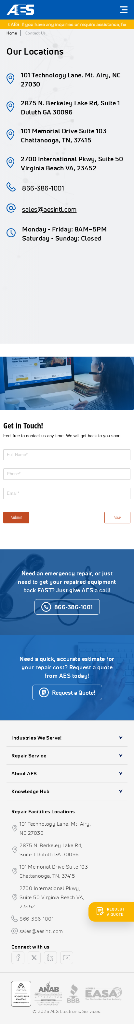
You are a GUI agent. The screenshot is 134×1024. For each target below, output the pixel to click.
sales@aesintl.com (49, 209)
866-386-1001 (43, 188)
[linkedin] (50, 957)
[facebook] (17, 957)
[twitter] (34, 957)
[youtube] (66, 957)
